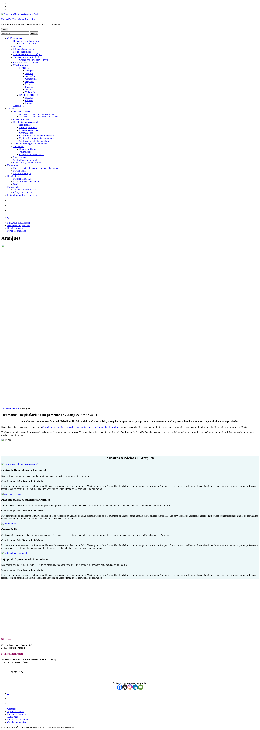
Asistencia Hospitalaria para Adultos (36, 114)
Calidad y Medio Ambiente (26, 62)
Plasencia (29, 103)
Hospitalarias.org (15, 228)
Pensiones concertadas (29, 130)
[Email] (140, 687)
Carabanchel (31, 79)
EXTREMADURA (28, 95)
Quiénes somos (14, 38)
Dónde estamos (20, 65)
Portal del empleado (16, 231)
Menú (4, 30)
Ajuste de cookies (15, 711)
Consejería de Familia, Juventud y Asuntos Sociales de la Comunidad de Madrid (80, 427)
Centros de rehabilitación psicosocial (36, 135)
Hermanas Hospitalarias (18, 225)
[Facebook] (119, 687)
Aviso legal (12, 717)
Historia (17, 46)
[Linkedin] (135, 687)
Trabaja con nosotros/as (24, 189)
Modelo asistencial (22, 51)
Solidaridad (18, 146)
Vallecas (29, 89)
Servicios (11, 108)
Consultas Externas (22, 119)
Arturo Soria (31, 76)
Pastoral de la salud (22, 179)
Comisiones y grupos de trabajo (28, 162)
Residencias (25, 124)
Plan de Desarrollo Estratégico (27, 54)
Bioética (17, 184)
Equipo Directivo (27, 43)
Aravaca (29, 73)
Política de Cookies (16, 714)
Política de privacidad (17, 719)
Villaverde (30, 92)
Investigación (19, 157)
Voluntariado (25, 152)
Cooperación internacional (31, 154)
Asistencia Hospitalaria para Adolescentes (39, 116)
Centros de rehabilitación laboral (34, 141)
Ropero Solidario (27, 149)
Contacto (11, 708)
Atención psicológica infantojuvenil (30, 143)
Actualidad (18, 106)
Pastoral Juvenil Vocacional (26, 181)
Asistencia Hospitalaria (24, 111)
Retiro (28, 84)
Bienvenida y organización (26, 41)
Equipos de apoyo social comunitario (36, 138)
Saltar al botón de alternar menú (22, 195)
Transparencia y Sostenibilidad (27, 57)
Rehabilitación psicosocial (25, 122)
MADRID (24, 68)
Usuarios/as (12, 165)
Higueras (29, 81)
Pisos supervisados (28, 127)
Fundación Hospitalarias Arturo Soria (19, 19)
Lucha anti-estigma (22, 173)
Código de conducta (22, 192)
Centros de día (26, 133)
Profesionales (13, 187)
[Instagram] (130, 687)
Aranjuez (29, 70)
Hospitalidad (13, 176)
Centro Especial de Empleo (26, 160)
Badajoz (29, 97)
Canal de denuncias (16, 722)
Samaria (29, 87)
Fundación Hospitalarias (18, 222)
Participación (19, 170)
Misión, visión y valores (24, 49)
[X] (124, 687)
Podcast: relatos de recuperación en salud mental (36, 168)
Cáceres (29, 100)
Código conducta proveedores (33, 60)
